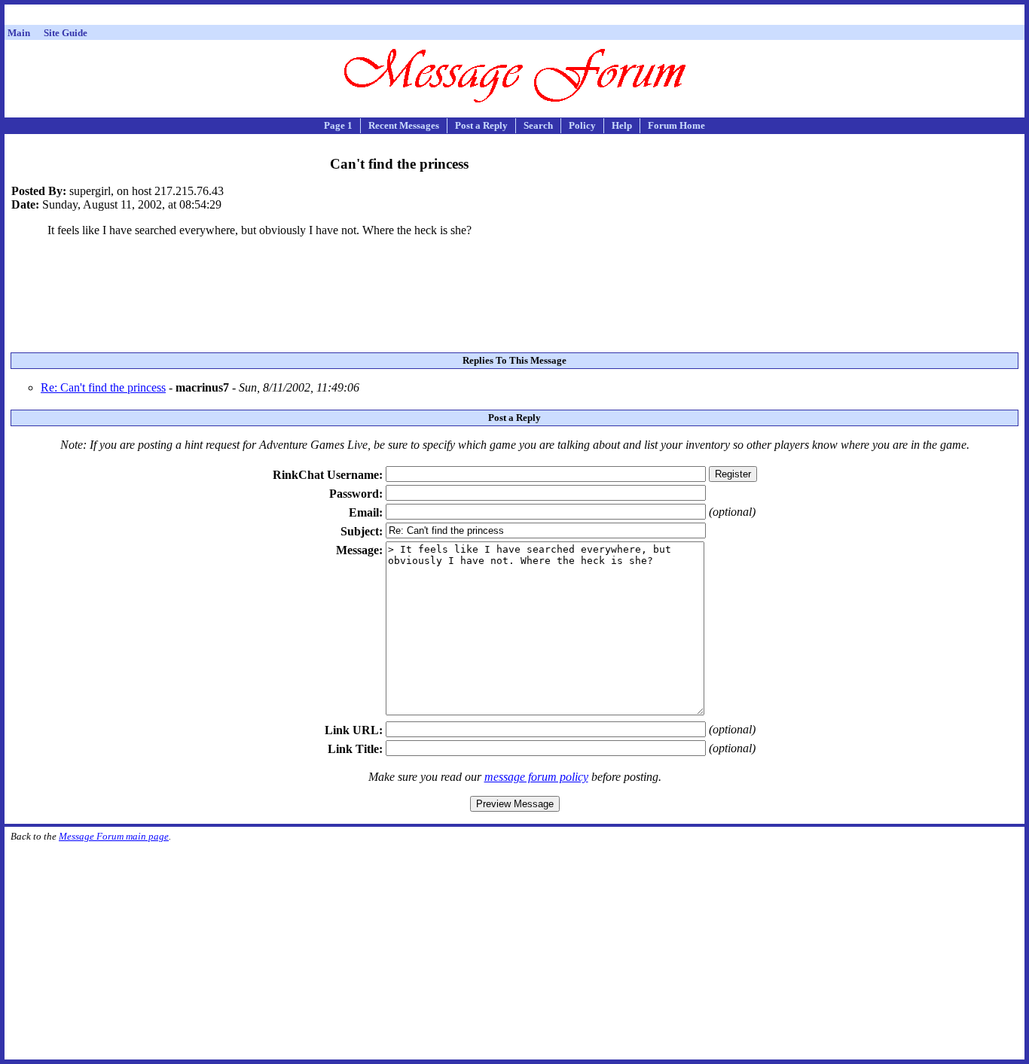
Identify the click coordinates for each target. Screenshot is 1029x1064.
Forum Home (676, 125)
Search (538, 125)
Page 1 (338, 125)
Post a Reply (481, 125)
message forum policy (536, 776)
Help (622, 125)
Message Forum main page (114, 836)
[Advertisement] (514, 17)
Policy (582, 125)
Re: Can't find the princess (103, 387)
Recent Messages (403, 125)
